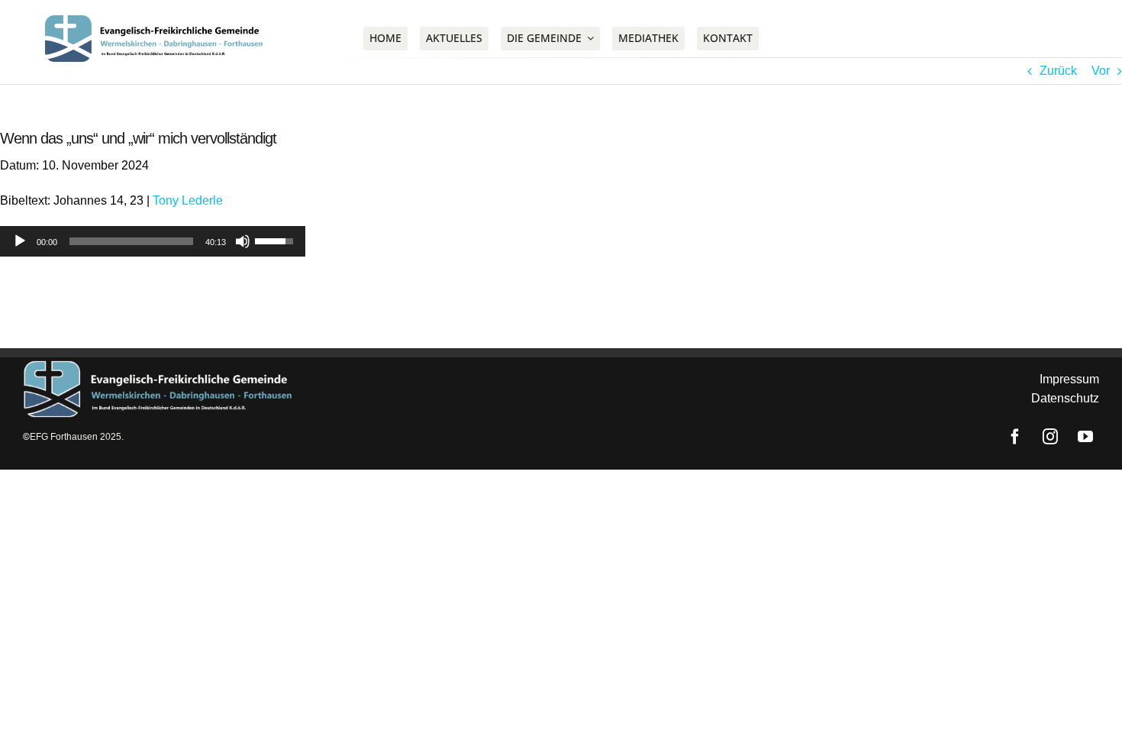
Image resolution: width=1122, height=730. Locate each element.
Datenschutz (1065, 398)
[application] (152, 241)
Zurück (1058, 70)
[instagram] (1028, 38)
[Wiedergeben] (19, 241)
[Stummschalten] (242, 241)
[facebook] (993, 38)
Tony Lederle (188, 200)
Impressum (1069, 379)
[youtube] (1063, 38)
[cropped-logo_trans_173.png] (158, 21)
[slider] (131, 241)
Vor (1100, 70)
